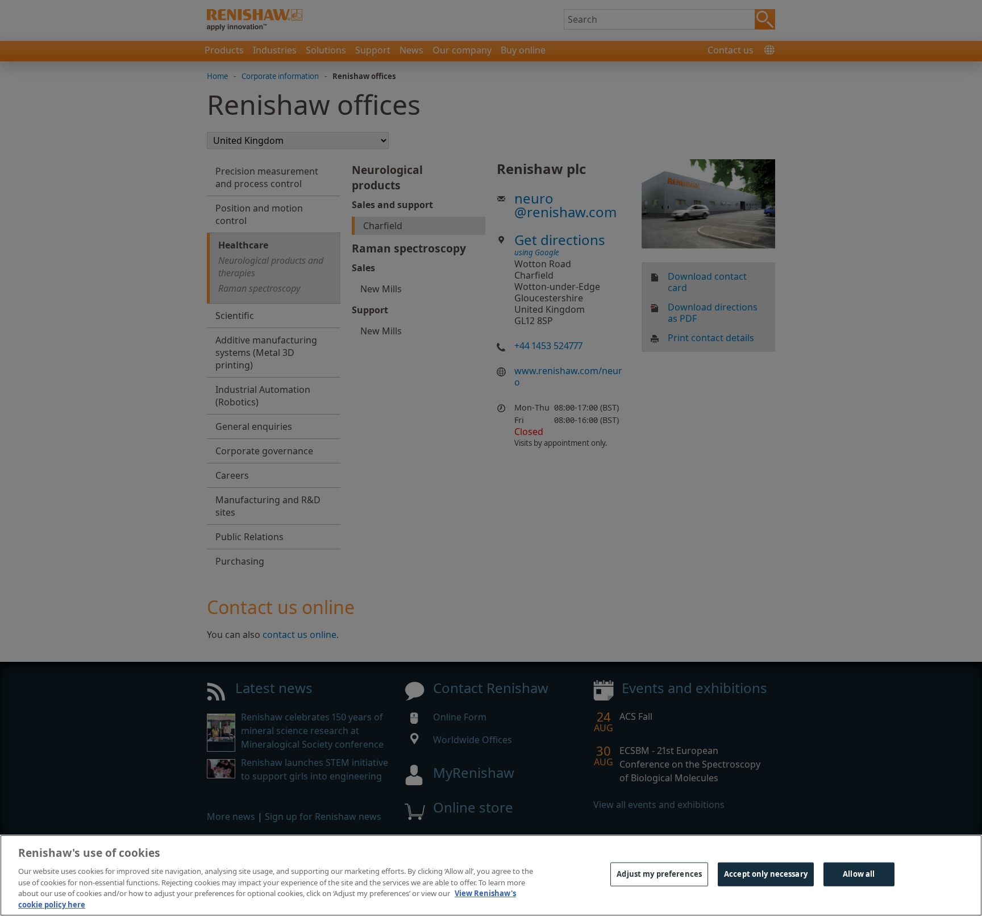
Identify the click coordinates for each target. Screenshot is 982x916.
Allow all (859, 874)
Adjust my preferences (659, 874)
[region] (491, 875)
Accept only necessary (766, 874)
